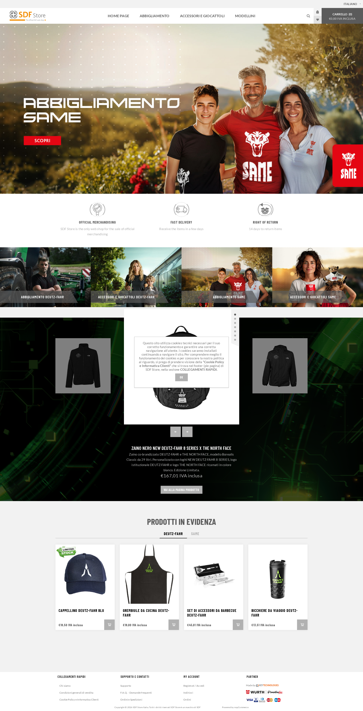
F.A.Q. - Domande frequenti (136, 692)
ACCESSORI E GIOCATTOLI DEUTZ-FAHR (126, 297)
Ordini (187, 699)
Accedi (321, 12)
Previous (175, 432)
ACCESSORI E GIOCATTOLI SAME (313, 297)
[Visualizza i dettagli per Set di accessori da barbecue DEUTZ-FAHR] (213, 574)
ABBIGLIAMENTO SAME (229, 297)
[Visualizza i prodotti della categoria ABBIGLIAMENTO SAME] (227, 277)
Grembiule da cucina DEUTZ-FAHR (146, 612)
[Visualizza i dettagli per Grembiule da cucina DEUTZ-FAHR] (149, 574)
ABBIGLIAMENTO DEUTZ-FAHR (42, 297)
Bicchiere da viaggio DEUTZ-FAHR (274, 612)
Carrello (342, 16)
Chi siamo (65, 685)
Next (187, 432)
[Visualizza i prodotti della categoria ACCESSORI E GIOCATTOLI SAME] (317, 277)
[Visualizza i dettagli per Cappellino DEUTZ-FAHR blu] (85, 574)
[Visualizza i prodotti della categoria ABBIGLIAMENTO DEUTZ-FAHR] (45, 277)
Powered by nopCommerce (235, 707)
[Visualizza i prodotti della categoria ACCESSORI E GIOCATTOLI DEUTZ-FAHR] (136, 277)
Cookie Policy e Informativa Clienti (79, 699)
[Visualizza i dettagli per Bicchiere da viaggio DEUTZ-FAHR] (278, 574)
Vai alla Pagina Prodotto (181, 490)
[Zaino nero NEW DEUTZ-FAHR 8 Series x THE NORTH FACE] (235, 314)
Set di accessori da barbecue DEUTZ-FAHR (212, 612)
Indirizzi (188, 692)
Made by (251, 685)
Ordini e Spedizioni (131, 699)
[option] (181, 109)
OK (181, 377)
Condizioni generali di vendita (76, 692)
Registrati (188, 685)
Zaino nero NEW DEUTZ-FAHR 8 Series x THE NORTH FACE (181, 448)
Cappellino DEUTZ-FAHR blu (81, 610)
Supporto (125, 685)
